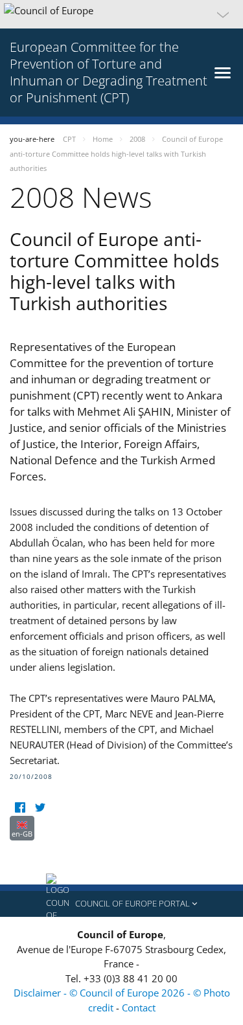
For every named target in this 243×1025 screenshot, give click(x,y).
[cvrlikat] (40, 808)
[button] (121, 14)
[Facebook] (20, 808)
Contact (139, 1007)
